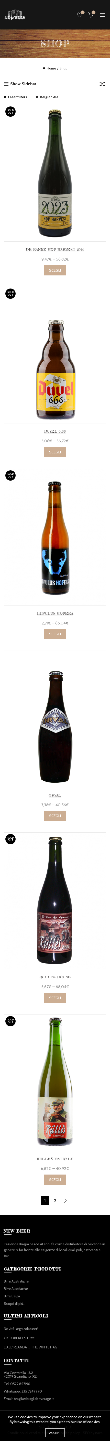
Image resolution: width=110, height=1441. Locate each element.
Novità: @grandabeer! (21, 1328)
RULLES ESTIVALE (55, 1159)
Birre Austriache (16, 1288)
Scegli (55, 270)
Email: (9, 1398)
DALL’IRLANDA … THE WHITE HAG (30, 1347)
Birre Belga (12, 1296)
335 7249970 (31, 1391)
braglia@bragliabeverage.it (34, 1398)
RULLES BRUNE (55, 977)
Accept (55, 1433)
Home (51, 68)
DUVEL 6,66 (55, 431)
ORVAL (55, 795)
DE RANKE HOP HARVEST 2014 (55, 249)
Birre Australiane (16, 1281)
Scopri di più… (14, 1303)
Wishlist (82, 12)
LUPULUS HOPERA (55, 613)
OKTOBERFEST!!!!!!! (19, 1338)
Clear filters (17, 97)
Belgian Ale (49, 97)
